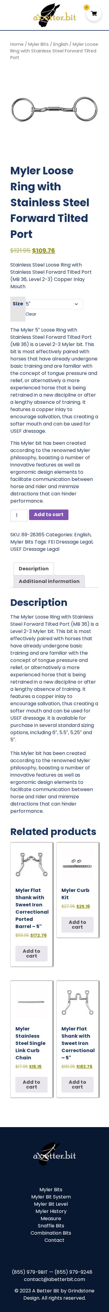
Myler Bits (38, 44)
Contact (54, 1240)
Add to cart (49, 514)
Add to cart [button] (31, 953)
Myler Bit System (51, 1196)
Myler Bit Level (51, 1204)
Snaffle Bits (51, 1225)
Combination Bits (51, 1232)
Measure (51, 1218)
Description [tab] (34, 568)
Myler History (51, 1211)
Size (18, 303)
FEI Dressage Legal (70, 541)
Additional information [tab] (49, 581)
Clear (30, 314)
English (60, 44)
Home (17, 44)
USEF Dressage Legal (34, 549)
